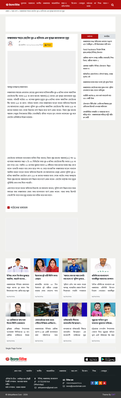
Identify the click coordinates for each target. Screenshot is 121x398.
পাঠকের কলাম (89, 4)
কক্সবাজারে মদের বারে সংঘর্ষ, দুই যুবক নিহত (98, 82)
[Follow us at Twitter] (96, 383)
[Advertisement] (60, 24)
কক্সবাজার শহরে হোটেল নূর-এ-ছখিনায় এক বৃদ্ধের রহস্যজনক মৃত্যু (38, 38)
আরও (105, 3)
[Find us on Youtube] (104, 383)
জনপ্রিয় (106, 36)
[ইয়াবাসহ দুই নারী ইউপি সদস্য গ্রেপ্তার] (46, 265)
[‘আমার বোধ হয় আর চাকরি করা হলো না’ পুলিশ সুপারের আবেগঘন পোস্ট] (74, 265)
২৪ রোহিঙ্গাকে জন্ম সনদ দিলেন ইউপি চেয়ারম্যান (16, 321)
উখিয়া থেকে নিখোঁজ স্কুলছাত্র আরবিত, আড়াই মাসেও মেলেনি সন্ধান (18, 277)
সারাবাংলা (31, 3)
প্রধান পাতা (17, 371)
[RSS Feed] (100, 383)
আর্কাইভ (29, 371)
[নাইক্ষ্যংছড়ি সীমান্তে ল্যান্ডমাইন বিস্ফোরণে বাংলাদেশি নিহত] (74, 309)
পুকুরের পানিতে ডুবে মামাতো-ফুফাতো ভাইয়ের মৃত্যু (102, 322)
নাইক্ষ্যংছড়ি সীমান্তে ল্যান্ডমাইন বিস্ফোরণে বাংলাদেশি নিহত (71, 322)
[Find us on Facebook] (92, 383)
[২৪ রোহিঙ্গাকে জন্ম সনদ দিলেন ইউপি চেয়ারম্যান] (18, 309)
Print (49, 45)
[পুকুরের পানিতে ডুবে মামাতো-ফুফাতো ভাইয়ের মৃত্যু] (103, 309)
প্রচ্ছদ (7, 11)
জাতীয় (39, 3)
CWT (113, 395)
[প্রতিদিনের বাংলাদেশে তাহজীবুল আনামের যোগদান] (103, 265)
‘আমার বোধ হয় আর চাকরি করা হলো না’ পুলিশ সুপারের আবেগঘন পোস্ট (74, 277)
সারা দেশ (14, 11)
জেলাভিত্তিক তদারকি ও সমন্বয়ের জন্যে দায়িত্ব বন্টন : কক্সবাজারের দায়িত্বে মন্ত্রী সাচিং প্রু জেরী (98, 115)
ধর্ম (95, 3)
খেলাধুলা (82, 3)
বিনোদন (74, 3)
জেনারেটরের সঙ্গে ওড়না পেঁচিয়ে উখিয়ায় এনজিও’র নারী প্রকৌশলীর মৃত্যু (45, 322)
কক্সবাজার (46, 3)
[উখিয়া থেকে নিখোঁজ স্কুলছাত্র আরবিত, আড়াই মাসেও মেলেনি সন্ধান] (18, 265)
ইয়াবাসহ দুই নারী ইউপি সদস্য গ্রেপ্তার (46, 277)
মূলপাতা (23, 3)
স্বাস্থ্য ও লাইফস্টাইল (65, 4)
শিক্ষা (99, 3)
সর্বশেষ (89, 36)
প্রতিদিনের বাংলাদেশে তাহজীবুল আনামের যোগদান (102, 277)
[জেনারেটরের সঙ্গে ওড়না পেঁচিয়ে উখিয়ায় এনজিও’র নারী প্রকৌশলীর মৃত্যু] (46, 309)
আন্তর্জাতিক (56, 3)
